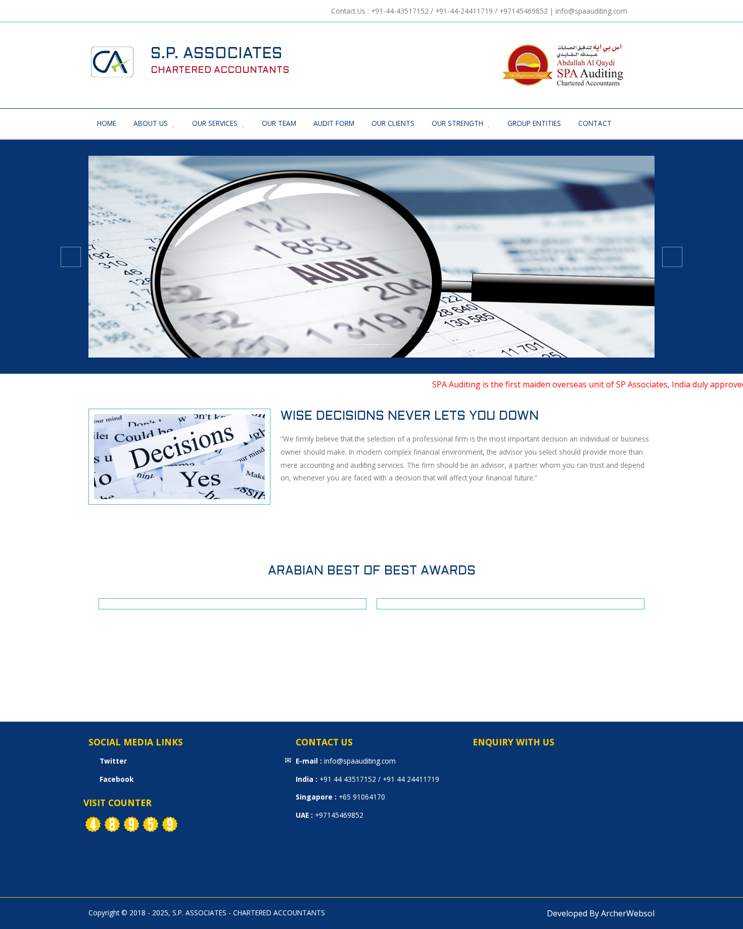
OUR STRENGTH (457, 123)
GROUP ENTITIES (534, 123)
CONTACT (595, 123)
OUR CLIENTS (393, 123)
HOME (106, 123)
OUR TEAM (279, 123)
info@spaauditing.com (591, 11)
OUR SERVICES (215, 123)
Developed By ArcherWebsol (601, 913)
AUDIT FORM (333, 123)
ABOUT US (150, 123)
